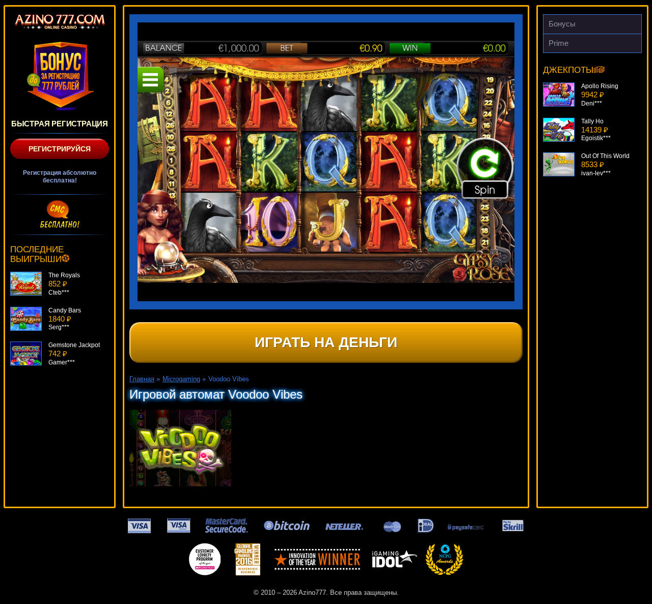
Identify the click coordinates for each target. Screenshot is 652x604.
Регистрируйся (60, 149)
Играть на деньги (326, 342)
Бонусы (562, 23)
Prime (558, 43)
